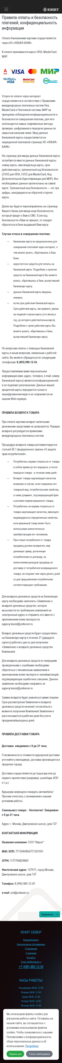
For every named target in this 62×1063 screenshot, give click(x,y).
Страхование (31, 948)
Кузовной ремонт (31, 940)
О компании (31, 953)
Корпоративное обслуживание (31, 944)
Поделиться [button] (47, 914)
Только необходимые (39, 1053)
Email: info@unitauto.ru (31, 962)
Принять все (15, 1053)
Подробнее (32, 1046)
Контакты (31, 957)
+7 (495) (31, 967)
